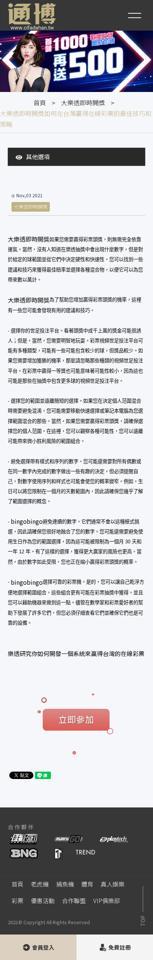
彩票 (17, 900)
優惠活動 (43, 900)
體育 (87, 883)
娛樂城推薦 (42, 802)
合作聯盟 (74, 900)
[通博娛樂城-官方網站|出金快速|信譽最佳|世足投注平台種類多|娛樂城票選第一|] (32, 16)
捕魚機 (65, 883)
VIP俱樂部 (106, 900)
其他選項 (38, 156)
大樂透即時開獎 (83, 102)
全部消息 (40, 178)
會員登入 (43, 947)
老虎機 (40, 883)
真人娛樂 (112, 883)
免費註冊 (119, 947)
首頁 (39, 102)
